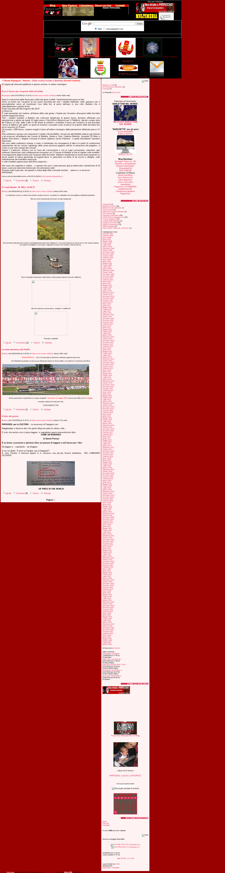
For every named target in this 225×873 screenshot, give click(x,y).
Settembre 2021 (108, 536)
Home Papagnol (12, 80)
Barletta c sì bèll (108, 85)
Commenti (20, 180)
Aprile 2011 (106, 305)
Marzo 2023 (106, 569)
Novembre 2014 (108, 385)
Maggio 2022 (107, 550)
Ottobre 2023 (107, 582)
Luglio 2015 (106, 399)
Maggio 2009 (107, 263)
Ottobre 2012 (107, 339)
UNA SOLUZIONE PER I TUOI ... (114, 665)
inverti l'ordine (71, 80)
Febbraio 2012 (107, 324)
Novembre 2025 (108, 628)
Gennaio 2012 (107, 322)
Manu (6, 191)
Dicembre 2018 (108, 475)
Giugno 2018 (107, 464)
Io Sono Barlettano (109, 219)
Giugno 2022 (107, 552)
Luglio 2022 (106, 554)
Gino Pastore (107, 213)
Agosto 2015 (107, 401)
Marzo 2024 (106, 591)
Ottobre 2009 (107, 272)
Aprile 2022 (106, 549)
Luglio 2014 (106, 377)
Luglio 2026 (106, 642)
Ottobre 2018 (107, 471)
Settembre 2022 (108, 558)
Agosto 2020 (107, 512)
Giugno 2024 (107, 596)
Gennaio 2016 (107, 410)
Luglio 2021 (106, 532)
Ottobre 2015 (107, 405)
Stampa (47, 180)
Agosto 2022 (107, 556)
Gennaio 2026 (107, 631)
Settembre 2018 (108, 469)
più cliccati (116, 648)
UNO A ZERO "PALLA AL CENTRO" (115, 228)
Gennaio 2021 (107, 521)
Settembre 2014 (108, 381)
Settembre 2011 (108, 315)
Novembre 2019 (108, 495)
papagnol (7, 95)
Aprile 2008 (106, 239)
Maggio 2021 (107, 528)
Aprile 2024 (106, 593)
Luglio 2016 (106, 421)
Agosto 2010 (107, 291)
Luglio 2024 (106, 598)
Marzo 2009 (106, 259)
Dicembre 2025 (108, 630)
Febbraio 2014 (107, 368)
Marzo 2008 (106, 237)
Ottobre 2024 (107, 604)
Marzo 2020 (106, 502)
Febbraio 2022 (107, 545)
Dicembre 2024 (108, 607)
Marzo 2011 (106, 304)
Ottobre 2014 (107, 383)
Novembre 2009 (108, 274)
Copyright (106, 825)
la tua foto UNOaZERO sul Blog (125, 735)
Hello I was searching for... (112, 659)
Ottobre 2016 (107, 427)
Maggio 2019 (107, 484)
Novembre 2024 (108, 606)
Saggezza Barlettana (110, 224)
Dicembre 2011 (108, 320)
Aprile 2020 (106, 504)
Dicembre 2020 (108, 519)
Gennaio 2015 (107, 388)
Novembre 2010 (108, 296)
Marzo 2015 (106, 392)
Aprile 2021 (106, 526)
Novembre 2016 (108, 429)
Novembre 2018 (108, 473)
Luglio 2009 (106, 267)
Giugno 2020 (107, 508)
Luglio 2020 (106, 510)
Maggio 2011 (107, 307)
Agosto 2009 (107, 269)
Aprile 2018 (106, 460)
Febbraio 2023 (107, 567)
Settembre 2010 (108, 293)
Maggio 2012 (107, 329)
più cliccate (116, 92)
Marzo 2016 (106, 414)
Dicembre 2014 (108, 386)
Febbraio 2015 (107, 390)
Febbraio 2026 (107, 633)
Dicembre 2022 (108, 563)
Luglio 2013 (106, 355)
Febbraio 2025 (107, 611)
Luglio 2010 (106, 289)
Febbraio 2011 (107, 302)
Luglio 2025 (106, 620)
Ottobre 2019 (107, 493)
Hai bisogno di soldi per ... (111, 653)
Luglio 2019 (106, 488)
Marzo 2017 (106, 436)
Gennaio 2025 (107, 609)
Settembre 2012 (108, 337)
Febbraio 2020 (107, 501)
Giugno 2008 (107, 243)
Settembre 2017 (108, 447)
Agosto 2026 (107, 644)
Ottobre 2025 (107, 626)
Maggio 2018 (107, 462)
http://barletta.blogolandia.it (52, 176)
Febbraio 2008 (107, 235)
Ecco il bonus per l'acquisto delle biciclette (22, 91)
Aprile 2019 (106, 482)
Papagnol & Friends (109, 223)
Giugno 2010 (107, 287)
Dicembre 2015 (108, 409)
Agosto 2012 (107, 335)
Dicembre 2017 (108, 453)
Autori (104, 821)
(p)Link (8, 180)
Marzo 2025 (106, 613)
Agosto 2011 (107, 313)
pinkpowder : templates (111, 868)
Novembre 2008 (108, 252)
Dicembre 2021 (108, 541)
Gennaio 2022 (107, 543)
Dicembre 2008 (108, 254)
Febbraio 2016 (107, 412)
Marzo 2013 (106, 348)
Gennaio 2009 (107, 256)
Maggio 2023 (107, 572)
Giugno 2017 (107, 442)
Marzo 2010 (106, 282)
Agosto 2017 (107, 445)
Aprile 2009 (106, 261)
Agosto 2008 (107, 247)
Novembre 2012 (108, 340)
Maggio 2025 (107, 617)
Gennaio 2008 (107, 234)
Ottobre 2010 (107, 294)
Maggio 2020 (107, 506)
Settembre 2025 (108, 624)
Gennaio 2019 (107, 477)
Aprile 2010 (106, 283)
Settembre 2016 (108, 425)
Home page (10, 872)
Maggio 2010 (107, 285)
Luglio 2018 (106, 466)
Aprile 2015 (106, 394)
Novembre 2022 (108, 561)
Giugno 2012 (107, 331)
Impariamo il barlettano (110, 215)
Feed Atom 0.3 (133, 847)
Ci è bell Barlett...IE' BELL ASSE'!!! (18, 187)
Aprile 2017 (106, 438)
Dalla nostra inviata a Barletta (45, 95)
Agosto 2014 (107, 379)
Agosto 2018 (107, 467)
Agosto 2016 (107, 423)
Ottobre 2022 (107, 560)
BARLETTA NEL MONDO (112, 208)
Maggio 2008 (107, 241)
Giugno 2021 (107, 530)
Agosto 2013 (107, 357)
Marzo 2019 (106, 480)
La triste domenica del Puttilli (16, 349)
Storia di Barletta (108, 226)
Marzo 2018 (106, 458)
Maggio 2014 (107, 374)
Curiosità (105, 89)
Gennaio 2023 (107, 565)
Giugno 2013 (107, 353)
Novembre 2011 (108, 318)
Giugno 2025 (107, 618)
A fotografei (106, 204)
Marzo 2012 (106, 326)
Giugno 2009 (107, 265)
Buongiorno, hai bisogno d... (112, 670)
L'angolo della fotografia (111, 221)
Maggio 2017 (107, 440)
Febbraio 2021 (107, 523)
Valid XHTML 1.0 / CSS (125, 858)
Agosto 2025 (107, 622)
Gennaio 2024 (107, 587)
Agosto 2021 (107, 534)
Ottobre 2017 (107, 449)
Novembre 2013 (108, 363)
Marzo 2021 (106, 525)
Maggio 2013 (107, 351)
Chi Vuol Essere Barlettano (112, 87)
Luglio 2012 (106, 333)
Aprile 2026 (106, 637)
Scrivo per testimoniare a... (112, 676)
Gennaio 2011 (107, 300)
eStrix (118, 864)
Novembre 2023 (108, 584)
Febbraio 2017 (107, 434)
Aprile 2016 (106, 416)
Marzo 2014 (106, 370)
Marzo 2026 (106, 635)
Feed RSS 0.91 (134, 845)
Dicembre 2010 (108, 298)
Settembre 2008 (108, 248)
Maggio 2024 (107, 595)
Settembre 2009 (108, 270)
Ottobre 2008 (107, 250)
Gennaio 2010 (107, 278)
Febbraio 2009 (107, 258)
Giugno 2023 (107, 574)
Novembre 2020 (108, 517)
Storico (26, 80)
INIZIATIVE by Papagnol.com (113, 217)
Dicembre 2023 (108, 585)
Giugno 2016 (107, 420)
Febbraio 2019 (107, 479)
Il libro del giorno (10, 416)
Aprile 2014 (106, 372)
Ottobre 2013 (107, 361)
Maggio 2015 (107, 396)
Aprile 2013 (106, 350)
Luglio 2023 (106, 576)
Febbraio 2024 (107, 589)
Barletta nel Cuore (109, 206)
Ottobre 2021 (107, 537)
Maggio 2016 (107, 418)
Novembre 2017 (108, 451)
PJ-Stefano (129, 771)
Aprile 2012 (106, 328)
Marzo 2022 (106, 547)
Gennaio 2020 (107, 499)
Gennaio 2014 (107, 366)
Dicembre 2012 (108, 342)
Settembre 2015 (108, 403)
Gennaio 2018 (107, 455)
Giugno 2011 (107, 309)
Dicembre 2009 (108, 276)
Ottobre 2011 (107, 316)
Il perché (105, 823)
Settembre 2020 (108, 514)
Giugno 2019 (107, 486)
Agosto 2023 (107, 578)
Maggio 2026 (107, 639)
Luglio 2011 (106, 311)
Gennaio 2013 (107, 344)
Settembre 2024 (108, 602)
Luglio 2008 (106, 245)
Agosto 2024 (107, 600)
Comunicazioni (107, 210)
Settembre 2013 (108, 359)
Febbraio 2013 (107, 346)
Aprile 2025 (106, 615)
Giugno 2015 (107, 398)
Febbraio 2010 (107, 280)
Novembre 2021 (108, 539)
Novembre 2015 (108, 407)
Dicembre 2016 (108, 431)
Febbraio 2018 (107, 456)
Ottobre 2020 (107, 515)
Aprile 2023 (106, 571)
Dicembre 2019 (108, 497)
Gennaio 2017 (107, 433)
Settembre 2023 (108, 580)
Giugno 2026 (107, 641)
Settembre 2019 (108, 491)
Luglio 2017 (106, 444)
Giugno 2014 (107, 375)
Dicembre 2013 (108, 364)
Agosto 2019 (107, 490)
